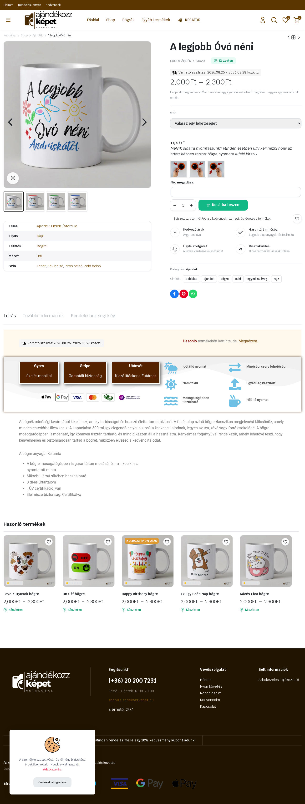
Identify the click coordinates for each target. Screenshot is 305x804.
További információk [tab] (43, 315)
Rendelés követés (102, 763)
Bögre (42, 246)
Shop (110, 20)
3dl (39, 256)
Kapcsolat (208, 706)
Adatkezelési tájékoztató (279, 680)
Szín (173, 113)
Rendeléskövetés (29, 5)
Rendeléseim (210, 693)
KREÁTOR (192, 20)
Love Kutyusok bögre (21, 594)
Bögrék (128, 20)
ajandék (209, 279)
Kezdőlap (10, 35)
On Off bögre (74, 594)
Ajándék (37, 35)
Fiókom (8, 5)
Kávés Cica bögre (254, 594)
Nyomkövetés (211, 686)
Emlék (56, 226)
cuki (238, 279)
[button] (13, 178)
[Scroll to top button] (294, 793)
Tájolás (178, 143)
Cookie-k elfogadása (52, 782)
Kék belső (55, 266)
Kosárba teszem (226, 204)
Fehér (41, 266)
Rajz (40, 236)
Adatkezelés (52, 769)
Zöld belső (92, 266)
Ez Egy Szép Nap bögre (200, 594)
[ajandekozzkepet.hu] (46, 20)
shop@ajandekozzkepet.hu (131, 700)
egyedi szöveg (257, 279)
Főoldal (93, 20)
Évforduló (69, 226)
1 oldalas (191, 279)
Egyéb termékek (156, 20)
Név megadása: (182, 182)
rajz (276, 279)
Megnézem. (248, 341)
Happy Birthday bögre (140, 594)
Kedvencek (53, 5)
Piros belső (74, 266)
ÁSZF (7, 763)
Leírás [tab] (10, 315)
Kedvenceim (210, 700)
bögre (225, 279)
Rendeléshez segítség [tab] (93, 315)
